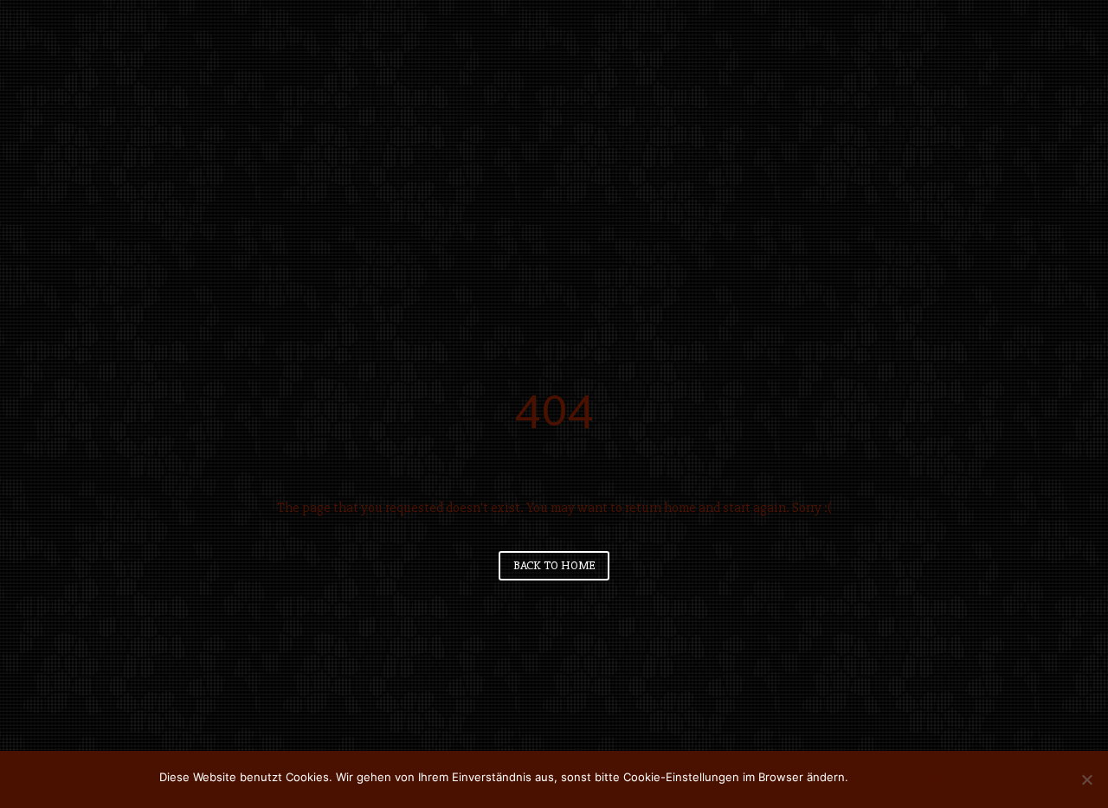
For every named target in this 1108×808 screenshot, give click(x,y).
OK (865, 777)
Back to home (554, 565)
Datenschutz (915, 777)
